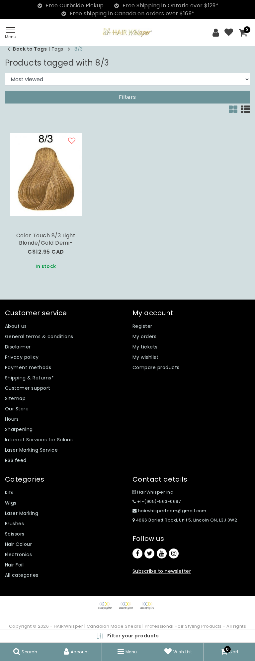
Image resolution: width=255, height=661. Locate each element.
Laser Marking (21, 513)
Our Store (17, 408)
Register (142, 326)
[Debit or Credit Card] (128, 609)
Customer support (27, 388)
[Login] (215, 32)
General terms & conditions (39, 336)
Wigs (11, 503)
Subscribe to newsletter (161, 571)
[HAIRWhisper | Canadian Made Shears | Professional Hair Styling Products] (127, 32)
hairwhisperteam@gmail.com (172, 511)
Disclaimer (18, 346)
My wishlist (145, 357)
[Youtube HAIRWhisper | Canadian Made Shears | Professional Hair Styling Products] (162, 553)
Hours (12, 419)
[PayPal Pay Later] (149, 609)
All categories (22, 575)
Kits (9, 492)
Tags (57, 49)
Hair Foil (14, 564)
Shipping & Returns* (29, 377)
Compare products (156, 367)
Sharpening (19, 429)
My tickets (145, 346)
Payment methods (28, 367)
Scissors (15, 534)
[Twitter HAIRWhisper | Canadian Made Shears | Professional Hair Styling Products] (149, 553)
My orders (144, 336)
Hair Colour (18, 544)
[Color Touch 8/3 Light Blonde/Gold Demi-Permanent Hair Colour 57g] (46, 174)
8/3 (78, 49)
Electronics (18, 554)
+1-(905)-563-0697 (158, 501)
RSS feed (16, 460)
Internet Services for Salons (39, 439)
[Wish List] (228, 32)
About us (16, 326)
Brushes (14, 523)
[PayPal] (107, 609)
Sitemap (15, 398)
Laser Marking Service (31, 450)
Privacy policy (22, 357)
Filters (127, 97)
